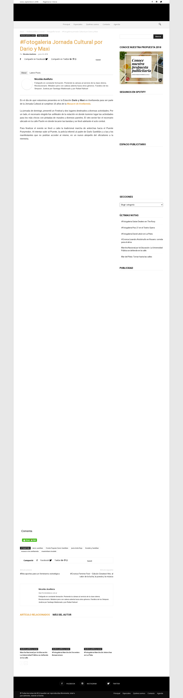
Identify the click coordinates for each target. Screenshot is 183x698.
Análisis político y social (28, 35)
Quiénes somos (92, 24)
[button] (160, 24)
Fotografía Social (42, 35)
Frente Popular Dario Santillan (57, 548)
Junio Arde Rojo (76, 548)
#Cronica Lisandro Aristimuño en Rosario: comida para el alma (142, 240)
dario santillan (37, 548)
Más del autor (62, 614)
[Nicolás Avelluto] (27, 84)
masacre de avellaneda (30, 551)
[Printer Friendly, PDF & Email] (66, 540)
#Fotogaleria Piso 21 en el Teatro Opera (138, 228)
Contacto (106, 24)
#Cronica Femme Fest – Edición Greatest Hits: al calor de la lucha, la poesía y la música (91, 575)
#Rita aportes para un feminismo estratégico (40, 574)
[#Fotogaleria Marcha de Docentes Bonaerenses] (66, 635)
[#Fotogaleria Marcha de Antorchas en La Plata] (98, 635)
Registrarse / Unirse (50, 2)
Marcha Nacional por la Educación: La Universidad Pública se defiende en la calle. (34, 655)
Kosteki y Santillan (92, 548)
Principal (66, 24)
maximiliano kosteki (49, 551)
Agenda (117, 24)
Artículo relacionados (35, 614)
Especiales (78, 24)
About (23, 73)
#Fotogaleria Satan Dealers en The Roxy (138, 221)
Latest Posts (35, 73)
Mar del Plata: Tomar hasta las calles (136, 257)
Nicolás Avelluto (29, 54)
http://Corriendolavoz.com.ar (48, 593)
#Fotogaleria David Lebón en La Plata (137, 234)
